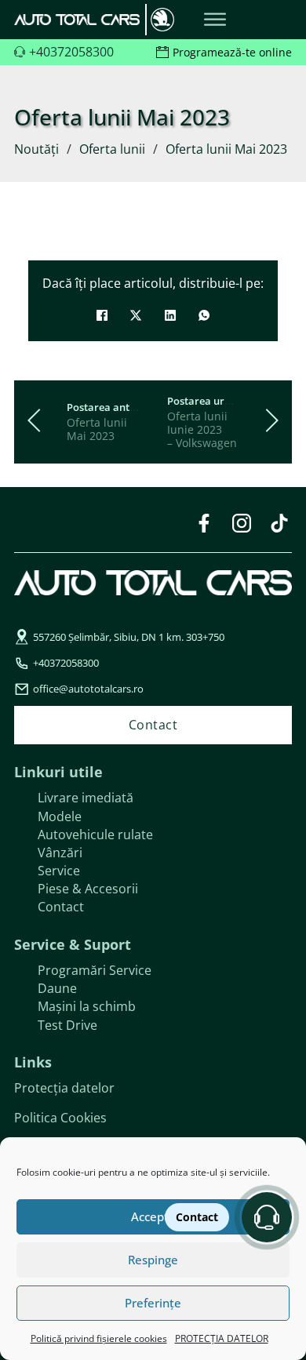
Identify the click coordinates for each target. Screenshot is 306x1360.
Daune (57, 988)
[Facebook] (102, 315)
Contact (61, 906)
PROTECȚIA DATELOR (221, 1338)
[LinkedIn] (170, 315)
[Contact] (267, 1217)
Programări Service (94, 970)
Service (59, 870)
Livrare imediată (85, 797)
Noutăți (36, 149)
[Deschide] (215, 20)
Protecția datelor (64, 1087)
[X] (136, 315)
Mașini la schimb (87, 1006)
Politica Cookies (60, 1117)
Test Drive (67, 1025)
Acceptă (153, 1216)
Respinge (153, 1259)
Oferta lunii (112, 149)
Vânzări (60, 852)
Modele (60, 816)
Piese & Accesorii (88, 888)
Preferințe (153, 1303)
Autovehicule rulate (95, 834)
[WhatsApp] (204, 315)
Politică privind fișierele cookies (99, 1338)
